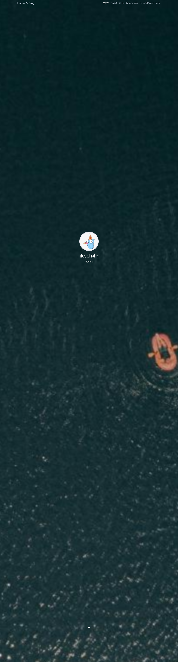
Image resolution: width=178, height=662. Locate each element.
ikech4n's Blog (25, 3)
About (114, 3)
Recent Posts (146, 3)
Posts (157, 3)
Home (106, 2)
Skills (121, 3)
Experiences (132, 3)
